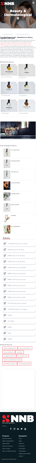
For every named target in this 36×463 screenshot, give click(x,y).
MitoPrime (5, 113)
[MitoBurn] (26, 70)
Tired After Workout (25, 348)
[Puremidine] (7, 196)
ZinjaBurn (23, 95)
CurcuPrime (15, 182)
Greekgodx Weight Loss (7, 43)
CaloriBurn (6, 95)
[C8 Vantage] (7, 152)
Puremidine (15, 193)
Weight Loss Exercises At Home (12, 359)
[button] (33, 3)
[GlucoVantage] (9, 69)
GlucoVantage (7, 77)
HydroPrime (15, 161)
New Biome (15, 204)
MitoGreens (15, 226)
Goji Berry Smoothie (9, 356)
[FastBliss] (7, 174)
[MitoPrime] (9, 105)
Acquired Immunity (17, 44)
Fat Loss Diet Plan (22, 356)
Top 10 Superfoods (9, 352)
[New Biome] (7, 207)
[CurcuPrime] (7, 185)
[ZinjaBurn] (26, 87)
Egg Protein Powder (24, 363)
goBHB (13, 215)
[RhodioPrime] (26, 105)
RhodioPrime (23, 113)
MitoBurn (22, 77)
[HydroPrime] (7, 163)
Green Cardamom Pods (10, 348)
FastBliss (14, 172)
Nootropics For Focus (10, 363)
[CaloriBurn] (9, 87)
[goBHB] (7, 218)
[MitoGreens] (7, 229)
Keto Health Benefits (21, 43)
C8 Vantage (15, 150)
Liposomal (19, 352)
